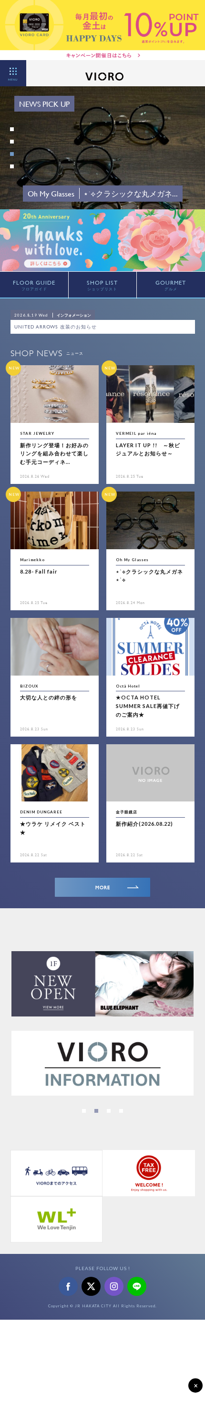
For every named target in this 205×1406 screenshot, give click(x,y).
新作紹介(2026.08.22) (144, 824)
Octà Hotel (128, 686)
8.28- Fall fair (39, 571)
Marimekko (32, 559)
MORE (102, 887)
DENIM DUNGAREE (41, 812)
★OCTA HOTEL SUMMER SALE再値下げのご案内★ (148, 705)
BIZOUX (29, 686)
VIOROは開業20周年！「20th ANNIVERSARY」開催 (75, 326)
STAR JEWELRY (37, 433)
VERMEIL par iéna (136, 433)
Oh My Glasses (132, 559)
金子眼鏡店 (126, 812)
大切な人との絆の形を (48, 697)
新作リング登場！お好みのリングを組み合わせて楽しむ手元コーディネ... (54, 453)
